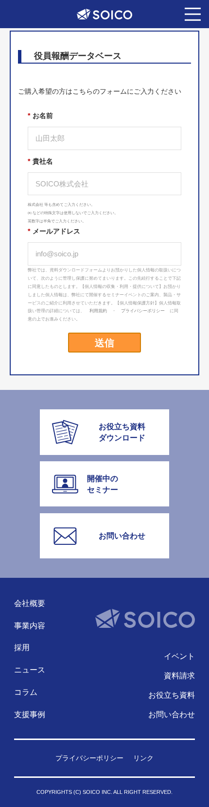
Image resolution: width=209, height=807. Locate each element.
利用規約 (98, 310)
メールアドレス (54, 231)
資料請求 (179, 675)
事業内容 (29, 625)
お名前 (40, 115)
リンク (143, 758)
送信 (104, 342)
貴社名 (40, 161)
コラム (25, 692)
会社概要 (29, 603)
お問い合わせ (171, 714)
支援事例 (29, 714)
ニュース (29, 669)
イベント (179, 656)
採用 (22, 647)
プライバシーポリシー (143, 310)
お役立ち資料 (171, 695)
